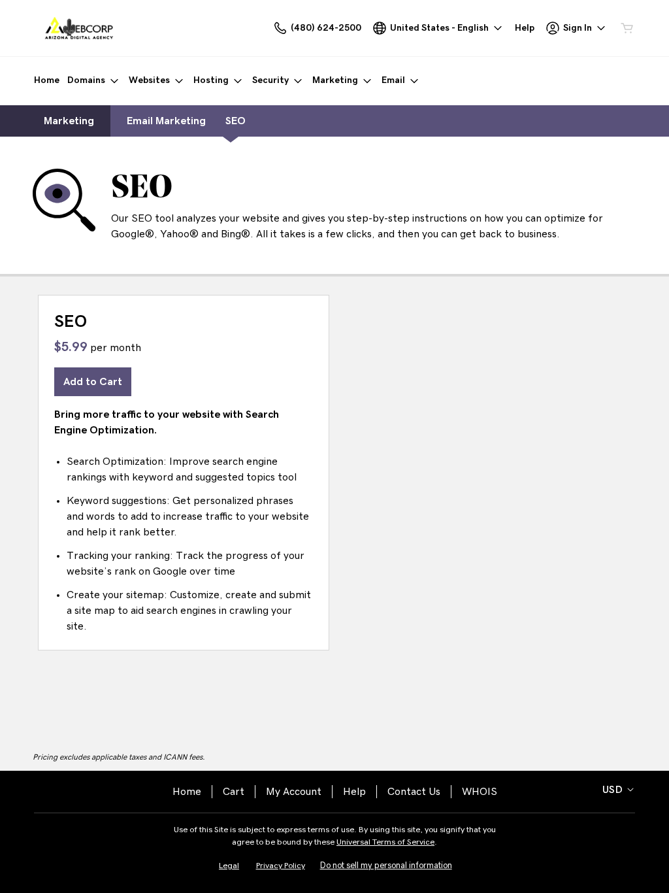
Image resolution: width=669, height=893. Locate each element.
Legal (229, 866)
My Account (293, 791)
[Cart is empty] (627, 28)
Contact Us (413, 791)
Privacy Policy (280, 866)
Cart (233, 791)
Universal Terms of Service (385, 842)
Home (186, 791)
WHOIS (479, 791)
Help (354, 791)
